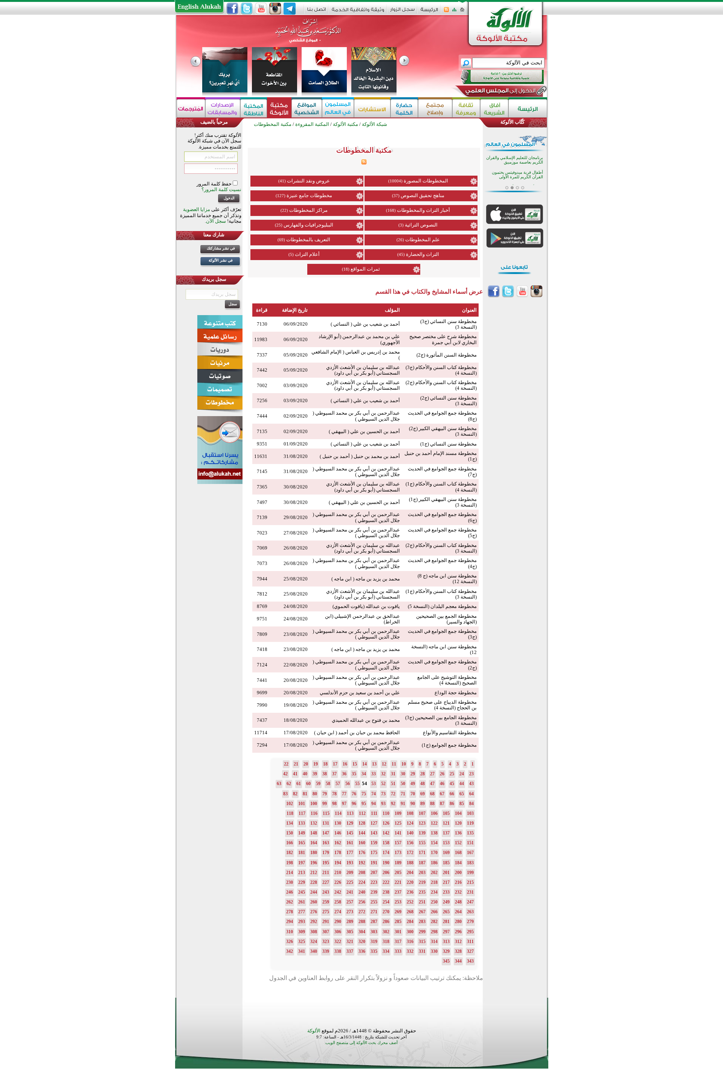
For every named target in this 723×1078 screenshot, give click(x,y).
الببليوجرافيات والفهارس (308, 225)
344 (458, 961)
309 (301, 931)
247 (470, 902)
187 (422, 862)
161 (349, 842)
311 (470, 941)
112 (362, 813)
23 (471, 773)
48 (422, 783)
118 (290, 813)
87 (442, 803)
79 (324, 793)
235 (422, 892)
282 (434, 921)
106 (434, 813)
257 (349, 902)
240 (361, 892)
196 (313, 862)
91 (403, 803)
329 (446, 951)
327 (470, 951)
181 (301, 852)
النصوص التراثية (421, 225)
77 (344, 793)
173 (398, 852)
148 (313, 833)
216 (458, 882)
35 (354, 773)
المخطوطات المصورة (426, 181)
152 (458, 842)
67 (442, 793)
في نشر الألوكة (221, 260)
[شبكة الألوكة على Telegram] (290, 9)
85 (461, 803)
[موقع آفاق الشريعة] (494, 108)
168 (458, 852)
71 (403, 793)
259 (325, 902)
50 (403, 783)
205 (398, 872)
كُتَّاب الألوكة (512, 122)
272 (361, 911)
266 (434, 911)
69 (422, 793)
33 (373, 773)
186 (434, 862)
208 (361, 872)
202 (434, 872)
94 (373, 803)
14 (364, 764)
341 (301, 951)
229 (301, 882)
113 (350, 813)
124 (410, 823)
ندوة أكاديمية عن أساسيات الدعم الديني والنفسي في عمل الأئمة (515, 179)
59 (318, 783)
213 (301, 872)
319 (374, 941)
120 (458, 823)
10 (403, 764)
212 (313, 872)
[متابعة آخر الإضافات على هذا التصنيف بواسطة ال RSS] (364, 163)
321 (349, 941)
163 (325, 842)
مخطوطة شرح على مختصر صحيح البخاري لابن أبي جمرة (443, 339)
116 (314, 813)
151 (470, 842)
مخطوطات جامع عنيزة (309, 195)
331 (422, 951)
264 (458, 911)
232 (458, 892)
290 (337, 921)
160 (361, 842)
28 (422, 773)
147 (325, 833)
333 (398, 951)
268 (410, 911)
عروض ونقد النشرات (308, 181)
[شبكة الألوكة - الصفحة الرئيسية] (429, 12)
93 (383, 803)
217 (446, 882)
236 (410, 892)
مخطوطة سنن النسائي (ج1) (448, 444)
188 (410, 862)
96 (354, 803)
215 (470, 882)
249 (446, 902)
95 (364, 803)
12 (384, 764)
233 (446, 892)
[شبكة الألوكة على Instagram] (275, 9)
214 (289, 872)
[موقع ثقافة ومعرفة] (466, 108)
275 (325, 911)
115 (326, 813)
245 (301, 892)
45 (452, 783)
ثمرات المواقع (365, 269)
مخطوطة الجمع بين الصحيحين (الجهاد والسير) (446, 619)
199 (470, 872)
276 (313, 911)
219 (422, 882)
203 (422, 872)
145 (349, 833)
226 (337, 882)
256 (361, 902)
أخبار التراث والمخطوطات (423, 210)
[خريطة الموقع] (454, 12)
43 (471, 783)
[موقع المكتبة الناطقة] (253, 108)
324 (313, 941)
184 (458, 862)
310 (289, 931)
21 (296, 764)
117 (302, 813)
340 (313, 951)
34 (364, 773)
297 (446, 931)
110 (386, 813)
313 (446, 941)
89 (422, 803)
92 (393, 803)
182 (289, 852)
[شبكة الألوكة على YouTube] (261, 9)
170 (434, 852)
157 (398, 842)
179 (325, 852)
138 (434, 833)
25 (452, 773)
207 (374, 872)
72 (393, 793)
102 (289, 803)
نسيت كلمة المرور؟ (221, 189)
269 (398, 911)
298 (434, 931)
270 (386, 911)
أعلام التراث (307, 254)
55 (357, 783)
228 (313, 882)
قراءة (261, 310)
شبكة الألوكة (374, 124)
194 (337, 862)
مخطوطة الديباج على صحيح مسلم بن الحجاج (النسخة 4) (442, 704)
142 (386, 833)
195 (325, 862)
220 (410, 882)
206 (386, 872)
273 (349, 911)
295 (470, 931)
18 (325, 764)
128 (361, 823)
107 (422, 813)
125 (398, 823)
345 (446, 961)
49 (412, 783)
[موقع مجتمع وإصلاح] (435, 108)
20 (306, 764)
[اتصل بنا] (316, 12)
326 (289, 941)
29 (412, 773)
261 (301, 902)
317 (398, 941)
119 (470, 823)
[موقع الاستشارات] (372, 108)
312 (458, 941)
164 (313, 842)
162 (337, 842)
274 (337, 911)
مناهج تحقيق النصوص (422, 195)
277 (301, 911)
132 (313, 823)
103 (470, 813)
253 (398, 902)
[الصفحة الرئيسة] (462, 12)
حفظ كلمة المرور (215, 184)
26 (442, 773)
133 (301, 823)
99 (324, 803)
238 (386, 892)
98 (334, 803)
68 (432, 793)
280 (458, 921)
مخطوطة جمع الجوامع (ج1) (449, 745)
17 (335, 764)
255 (374, 902)
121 (446, 823)
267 (422, 911)
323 (325, 941)
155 (422, 842)
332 (410, 951)
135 (470, 833)
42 (285, 773)
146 (337, 833)
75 (364, 793)
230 (289, 882)
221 (398, 882)
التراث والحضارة (422, 254)
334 (386, 951)
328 (458, 951)
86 (452, 803)
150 (289, 833)
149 (301, 833)
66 (452, 793)
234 (434, 892)
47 (432, 783)
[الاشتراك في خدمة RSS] (446, 12)
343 (470, 961)
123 (422, 823)
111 (374, 813)
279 (470, 921)
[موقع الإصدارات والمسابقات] (222, 108)
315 (422, 941)
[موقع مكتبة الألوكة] (279, 108)
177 (349, 852)
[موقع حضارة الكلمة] (404, 108)
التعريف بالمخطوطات (308, 239)
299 (422, 931)
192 (361, 862)
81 (305, 793)
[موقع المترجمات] (191, 108)
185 (446, 862)
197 (301, 862)
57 (338, 783)
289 (349, 921)
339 (325, 951)
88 (432, 803)
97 (344, 803)
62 (289, 783)
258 (337, 902)
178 (337, 852)
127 (374, 823)
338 (337, 951)
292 (313, 921)
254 (386, 902)
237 (398, 892)
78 (334, 793)
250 (434, 902)
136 (458, 833)
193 (349, 862)
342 (289, 951)
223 (374, 882)
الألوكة (313, 1031)
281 (446, 921)
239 (374, 892)
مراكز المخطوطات (308, 210)
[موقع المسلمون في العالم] (338, 108)
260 (313, 902)
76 (354, 793)
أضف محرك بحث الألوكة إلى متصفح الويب (361, 1043)
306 (337, 931)
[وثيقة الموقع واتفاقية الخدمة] (358, 12)
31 (393, 773)
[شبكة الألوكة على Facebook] (232, 9)
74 (373, 793)
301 (398, 931)
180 (313, 852)
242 (337, 892)
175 (374, 852)
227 (325, 882)
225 (349, 882)
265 (446, 911)
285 (398, 921)
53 (373, 783)
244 (313, 892)
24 (461, 773)
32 (383, 773)
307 (325, 931)
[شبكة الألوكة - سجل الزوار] (402, 12)
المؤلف (392, 310)
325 (301, 941)
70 (412, 793)
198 (289, 862)
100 (313, 803)
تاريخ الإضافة (295, 310)
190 (386, 862)
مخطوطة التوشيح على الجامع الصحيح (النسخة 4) (447, 680)
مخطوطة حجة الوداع (456, 692)
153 (446, 842)
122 (434, 823)
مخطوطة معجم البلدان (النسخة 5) (442, 606)
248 (458, 902)
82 (295, 793)
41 (295, 773)
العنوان (469, 310)
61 (298, 783)
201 (446, 872)
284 (410, 921)
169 (446, 852)
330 (434, 951)
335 (374, 951)
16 (345, 764)
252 (410, 902)
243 (325, 892)
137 (446, 833)
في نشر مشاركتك (221, 248)
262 (289, 902)
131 (325, 823)
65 (461, 793)
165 (301, 842)
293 (301, 921)
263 (470, 911)
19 (315, 764)
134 (289, 823)
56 (347, 783)
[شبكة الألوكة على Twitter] (247, 9)
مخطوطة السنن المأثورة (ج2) (446, 355)
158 (386, 842)
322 (337, 941)
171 (422, 852)
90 (412, 803)
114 (338, 813)
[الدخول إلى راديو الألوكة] (495, 77)
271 (374, 911)
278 (289, 911)
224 (361, 882)
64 (471, 793)
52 (383, 783)
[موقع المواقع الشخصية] (306, 108)
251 (422, 902)
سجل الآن (216, 221)
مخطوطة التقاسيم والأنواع (450, 732)
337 (349, 951)
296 (458, 931)
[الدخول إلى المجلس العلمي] (499, 92)
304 (361, 931)
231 (470, 892)
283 (422, 921)
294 (289, 921)
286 (386, 921)
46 (442, 783)
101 (301, 803)
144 (361, 833)
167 (470, 852)
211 (325, 872)
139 (422, 833)
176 (361, 852)
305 (349, 931)
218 (434, 882)
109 (398, 813)
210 (337, 872)
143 (374, 833)
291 (325, 921)
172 (410, 852)
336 (361, 951)
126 (386, 823)
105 (446, 813)
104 (458, 813)
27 (432, 773)
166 (289, 842)
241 (349, 892)
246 (289, 892)
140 (410, 833)
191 (374, 862)
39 (315, 773)
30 (403, 773)
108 (410, 813)
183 (470, 862)
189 (398, 862)
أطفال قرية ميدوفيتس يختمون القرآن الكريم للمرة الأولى (517, 164)
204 (410, 872)
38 (324, 773)
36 (344, 773)
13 (374, 764)
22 (286, 764)
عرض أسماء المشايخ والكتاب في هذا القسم (429, 291)
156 (410, 842)
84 (471, 803)
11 (394, 764)
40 (305, 773)
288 (361, 921)
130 (337, 823)
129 (349, 823)
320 (361, 941)
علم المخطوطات (422, 239)
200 (458, 872)
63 (279, 783)
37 (334, 773)
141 (398, 833)
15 (354, 764)
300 (410, 931)
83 (285, 793)
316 (410, 941)
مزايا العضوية (196, 209)
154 (434, 842)
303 (374, 931)
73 (383, 793)
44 (461, 783)
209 (349, 872)
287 (374, 921)
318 (386, 941)
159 (374, 842)
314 (434, 941)
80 (315, 793)
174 (386, 852)
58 (328, 783)
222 (386, 882)
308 (313, 931)
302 (386, 931)
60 (308, 783)
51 (393, 783)
